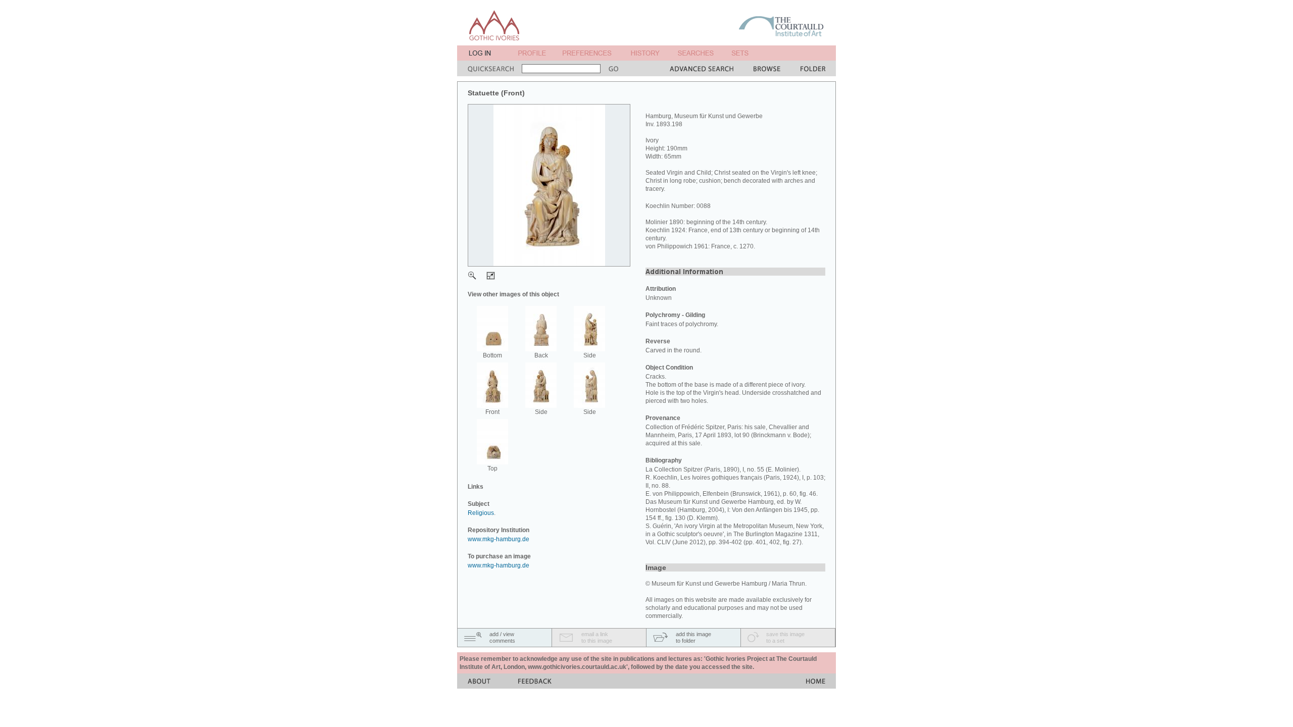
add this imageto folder (693, 637)
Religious (481, 512)
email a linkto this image (596, 637)
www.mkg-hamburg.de (498, 539)
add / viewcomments (502, 637)
